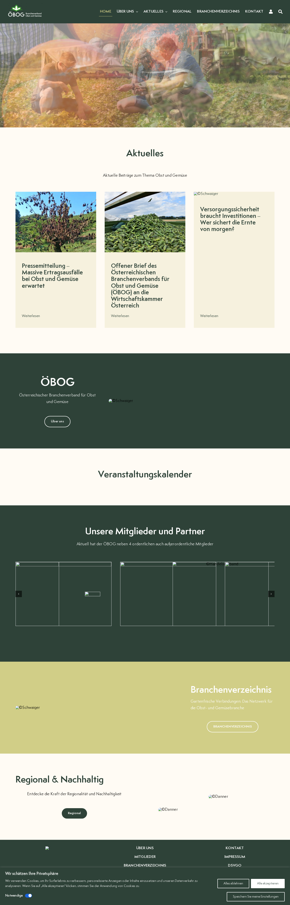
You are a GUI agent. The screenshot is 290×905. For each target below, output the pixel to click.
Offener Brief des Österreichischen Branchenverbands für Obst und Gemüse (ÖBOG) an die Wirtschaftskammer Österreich (140, 286)
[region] (145, 886)
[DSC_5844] (145, 194)
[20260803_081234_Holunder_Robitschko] (55, 194)
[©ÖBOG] (24, 5)
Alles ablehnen (233, 883)
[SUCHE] (280, 12)
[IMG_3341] (206, 194)
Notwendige (14, 895)
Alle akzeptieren (268, 883)
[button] (18, 594)
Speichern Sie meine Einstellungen (256, 896)
